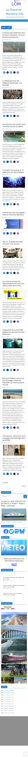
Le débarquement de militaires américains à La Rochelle (12, 83)
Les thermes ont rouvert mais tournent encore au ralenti (13, 125)
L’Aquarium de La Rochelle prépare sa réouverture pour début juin (13, 332)
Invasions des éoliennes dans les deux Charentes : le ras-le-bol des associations (13, 35)
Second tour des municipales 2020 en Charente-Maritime (13, 213)
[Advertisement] (14, 731)
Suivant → (24, 486)
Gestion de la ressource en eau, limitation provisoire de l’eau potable (12, 590)
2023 (2, 697)
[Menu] (2, 21)
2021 (2, 701)
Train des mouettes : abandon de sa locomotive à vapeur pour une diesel (14, 582)
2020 (2, 704)
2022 (2, 699)
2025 (2, 692)
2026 (2, 690)
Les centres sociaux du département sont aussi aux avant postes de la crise (13, 283)
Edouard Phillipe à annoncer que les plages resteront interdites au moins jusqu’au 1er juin (13, 381)
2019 (2, 706)
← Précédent (4, 482)
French (18, 1)
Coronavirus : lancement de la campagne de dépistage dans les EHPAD (14, 438)
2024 (2, 694)
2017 (2, 710)
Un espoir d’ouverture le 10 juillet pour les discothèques (13, 171)
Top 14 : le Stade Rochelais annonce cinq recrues (12, 243)
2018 (2, 708)
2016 (2, 713)
